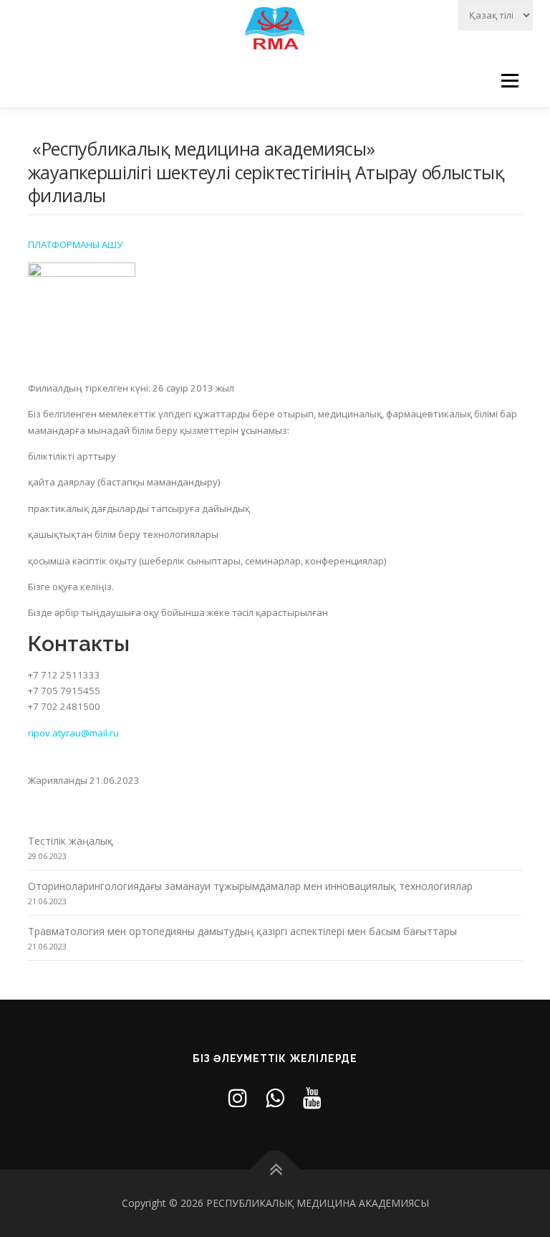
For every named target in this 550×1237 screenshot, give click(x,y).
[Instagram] (237, 1097)
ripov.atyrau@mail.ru (73, 732)
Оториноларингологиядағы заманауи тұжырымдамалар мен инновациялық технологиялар (250, 886)
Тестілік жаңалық (70, 841)
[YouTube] (312, 1097)
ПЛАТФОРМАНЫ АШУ (75, 244)
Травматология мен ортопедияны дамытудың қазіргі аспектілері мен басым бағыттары (242, 931)
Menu (509, 80)
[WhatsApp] (275, 1097)
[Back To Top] (275, 1169)
